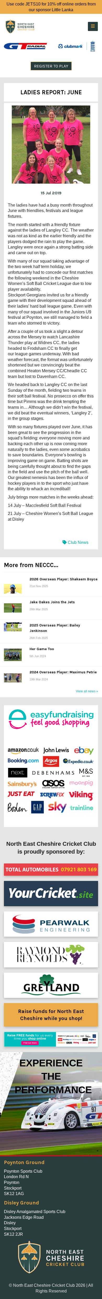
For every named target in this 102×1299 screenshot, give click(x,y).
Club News (77, 542)
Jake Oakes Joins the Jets (52, 602)
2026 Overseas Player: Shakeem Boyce (64, 579)
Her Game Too (42, 649)
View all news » (87, 691)
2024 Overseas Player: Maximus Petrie (63, 672)
